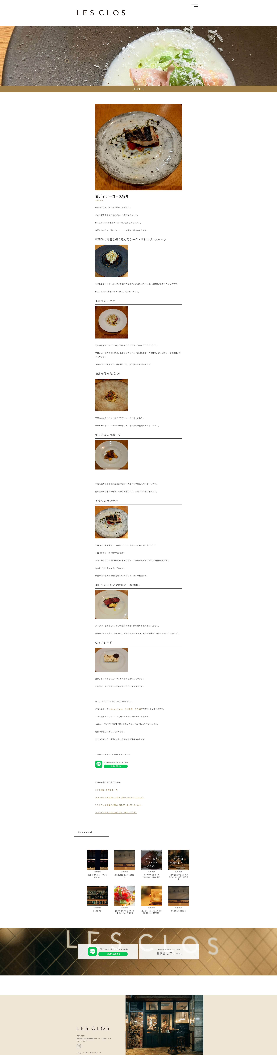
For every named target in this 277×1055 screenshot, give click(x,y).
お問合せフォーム (169, 953)
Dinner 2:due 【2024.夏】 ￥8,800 (126, 709)
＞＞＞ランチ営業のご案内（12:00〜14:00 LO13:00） (119, 805)
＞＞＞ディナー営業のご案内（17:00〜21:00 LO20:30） (119, 797)
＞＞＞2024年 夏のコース (106, 790)
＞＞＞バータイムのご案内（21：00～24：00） (116, 812)
